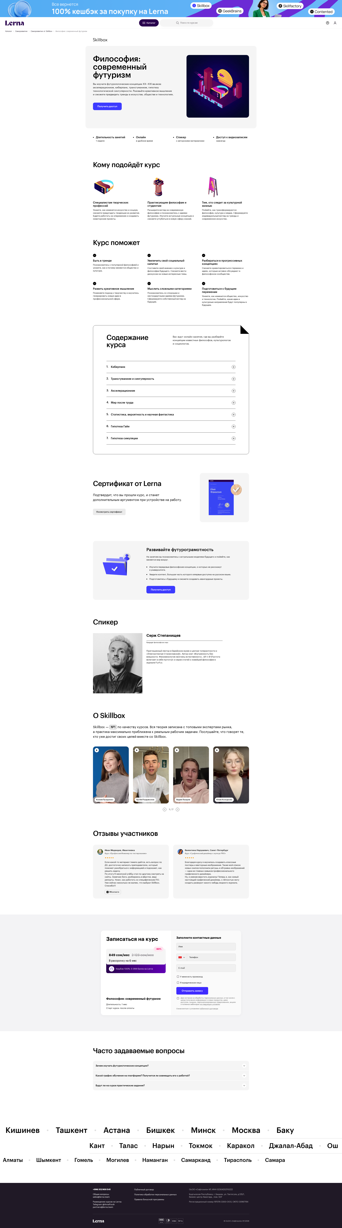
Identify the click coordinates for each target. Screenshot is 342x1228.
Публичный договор (144, 1190)
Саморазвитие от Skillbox (41, 31)
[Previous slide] (164, 809)
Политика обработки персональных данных (155, 1195)
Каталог (8, 31)
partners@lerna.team (103, 1207)
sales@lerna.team (101, 1197)
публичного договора (209, 1009)
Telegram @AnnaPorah (104, 1205)
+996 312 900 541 (102, 1190)
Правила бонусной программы (149, 1200)
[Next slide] (177, 809)
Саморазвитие (21, 31)
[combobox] (181, 957)
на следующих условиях (210, 1004)
